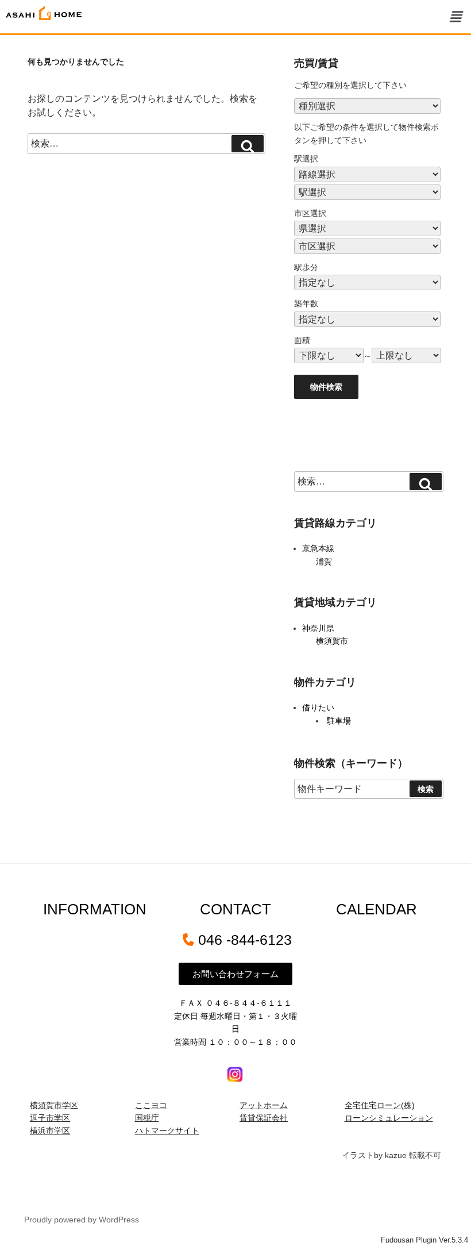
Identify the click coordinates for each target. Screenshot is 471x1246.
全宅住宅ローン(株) (380, 1105)
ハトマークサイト (167, 1130)
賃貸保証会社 (264, 1117)
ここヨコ (151, 1105)
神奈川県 (318, 628)
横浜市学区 (50, 1130)
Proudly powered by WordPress (81, 1219)
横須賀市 (332, 640)
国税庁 (147, 1117)
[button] (455, 17)
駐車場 (339, 720)
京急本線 (318, 548)
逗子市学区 (50, 1117)
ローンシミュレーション (389, 1117)
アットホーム (264, 1105)
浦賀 (324, 561)
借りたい (318, 707)
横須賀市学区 (54, 1105)
